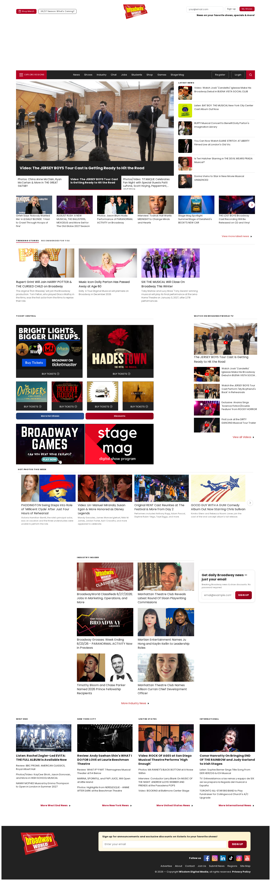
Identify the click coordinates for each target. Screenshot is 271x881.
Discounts (119, 420)
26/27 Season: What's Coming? (57, 11)
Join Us (202, 871)
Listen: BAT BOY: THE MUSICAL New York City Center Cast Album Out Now (223, 107)
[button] (250, 74)
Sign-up (231, 8)
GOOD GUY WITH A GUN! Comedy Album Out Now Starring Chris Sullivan (218, 512)
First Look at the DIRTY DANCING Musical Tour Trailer (239, 426)
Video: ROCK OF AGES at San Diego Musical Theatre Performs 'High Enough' (165, 765)
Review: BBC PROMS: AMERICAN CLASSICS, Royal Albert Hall (40, 772)
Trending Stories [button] (27, 245)
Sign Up (237, 849)
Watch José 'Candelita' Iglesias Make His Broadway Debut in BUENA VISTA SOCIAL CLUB (239, 377)
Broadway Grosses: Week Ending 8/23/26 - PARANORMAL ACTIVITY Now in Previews (104, 649)
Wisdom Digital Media (193, 876)
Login (238, 74)
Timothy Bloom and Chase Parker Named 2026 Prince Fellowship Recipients (101, 694)
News (76, 74)
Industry (101, 74)
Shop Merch (28, 11)
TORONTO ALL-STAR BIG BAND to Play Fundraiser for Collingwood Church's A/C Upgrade (224, 799)
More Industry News (133, 708)
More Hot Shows (50, 420)
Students (136, 74)
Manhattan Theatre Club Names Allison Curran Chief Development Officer (162, 694)
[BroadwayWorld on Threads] (239, 863)
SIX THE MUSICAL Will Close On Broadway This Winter (163, 289)
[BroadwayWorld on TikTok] (231, 863)
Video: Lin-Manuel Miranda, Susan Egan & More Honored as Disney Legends (101, 514)
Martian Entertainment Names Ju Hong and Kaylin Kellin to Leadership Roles (164, 649)
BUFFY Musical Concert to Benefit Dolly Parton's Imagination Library (221, 125)
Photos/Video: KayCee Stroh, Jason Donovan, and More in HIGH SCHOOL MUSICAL (43, 781)
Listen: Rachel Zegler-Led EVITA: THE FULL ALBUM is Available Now (41, 763)
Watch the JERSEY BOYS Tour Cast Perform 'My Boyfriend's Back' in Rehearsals (239, 394)
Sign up (243, 600)
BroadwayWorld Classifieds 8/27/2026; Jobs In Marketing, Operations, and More (105, 603)
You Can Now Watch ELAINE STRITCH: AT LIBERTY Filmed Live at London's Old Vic (221, 142)
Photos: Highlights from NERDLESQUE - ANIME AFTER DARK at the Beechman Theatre (103, 794)
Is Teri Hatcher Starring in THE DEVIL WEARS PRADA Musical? (223, 160)
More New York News (115, 810)
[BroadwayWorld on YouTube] (247, 863)
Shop (150, 74)
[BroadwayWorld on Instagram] (214, 863)
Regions (232, 871)
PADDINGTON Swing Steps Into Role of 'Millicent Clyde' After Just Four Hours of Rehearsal (46, 514)
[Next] (251, 209)
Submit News (217, 871)
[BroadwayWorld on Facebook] (206, 863)
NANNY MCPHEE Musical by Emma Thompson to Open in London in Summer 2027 (42, 790)
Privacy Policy (241, 876)
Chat (114, 74)
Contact (190, 871)
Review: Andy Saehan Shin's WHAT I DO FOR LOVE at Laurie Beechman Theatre (104, 765)
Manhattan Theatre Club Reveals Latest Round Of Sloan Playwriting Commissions (162, 603)
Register (220, 74)
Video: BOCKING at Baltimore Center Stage (163, 795)
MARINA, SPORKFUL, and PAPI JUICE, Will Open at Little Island (103, 785)
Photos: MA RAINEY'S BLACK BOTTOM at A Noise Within (165, 776)
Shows (88, 74)
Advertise (166, 871)
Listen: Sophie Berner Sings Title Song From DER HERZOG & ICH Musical (225, 776)
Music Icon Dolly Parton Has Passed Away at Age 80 (104, 289)
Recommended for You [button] (55, 245)
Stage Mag (177, 74)
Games (161, 74)
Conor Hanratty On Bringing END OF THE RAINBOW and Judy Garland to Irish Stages (227, 765)
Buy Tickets (49, 379)
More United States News (173, 810)
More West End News (54, 810)
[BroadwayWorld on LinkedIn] (223, 863)
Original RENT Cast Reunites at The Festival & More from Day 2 (159, 512)
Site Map (245, 871)
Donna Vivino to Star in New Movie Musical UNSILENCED (219, 178)
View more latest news (235, 241)
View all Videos (242, 442)
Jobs (124, 74)
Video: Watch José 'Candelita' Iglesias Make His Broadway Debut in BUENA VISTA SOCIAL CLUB (222, 89)
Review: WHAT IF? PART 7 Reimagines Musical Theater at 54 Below (104, 776)
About (178, 871)
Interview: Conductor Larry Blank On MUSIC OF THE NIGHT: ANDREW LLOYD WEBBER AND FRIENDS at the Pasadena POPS (165, 787)
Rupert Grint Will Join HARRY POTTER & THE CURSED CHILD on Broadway (44, 289)
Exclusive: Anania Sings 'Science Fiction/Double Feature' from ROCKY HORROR (239, 411)
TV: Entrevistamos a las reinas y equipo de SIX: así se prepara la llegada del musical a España (227, 787)
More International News (235, 810)
